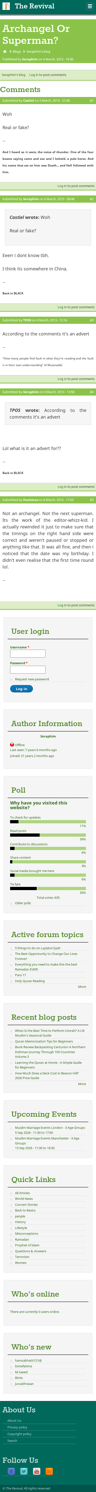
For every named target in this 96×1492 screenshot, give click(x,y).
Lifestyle (21, 1228)
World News (24, 1198)
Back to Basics (25, 1210)
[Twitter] (24, 1472)
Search (12, 1440)
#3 (92, 320)
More (82, 986)
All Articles (22, 1193)
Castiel (28, 100)
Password (19, 663)
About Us (14, 1420)
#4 (92, 392)
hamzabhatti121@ (28, 1360)
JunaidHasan (24, 1383)
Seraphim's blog (38, 51)
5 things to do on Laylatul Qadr (38, 948)
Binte (19, 1377)
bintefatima (23, 1366)
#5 (92, 499)
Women (21, 1262)
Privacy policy (17, 1427)
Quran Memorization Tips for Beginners (44, 1041)
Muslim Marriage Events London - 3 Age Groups (50, 1127)
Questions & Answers (30, 1251)
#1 (92, 100)
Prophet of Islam (27, 1245)
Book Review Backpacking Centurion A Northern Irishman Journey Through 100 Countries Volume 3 (50, 1052)
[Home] (6, 6)
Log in (33, 74)
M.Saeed (21, 1372)
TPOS (27, 320)
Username (19, 647)
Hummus (30, 499)
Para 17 (20, 975)
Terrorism (22, 1257)
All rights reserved (37, 1488)
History (20, 1222)
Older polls (23, 903)
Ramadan (22, 1239)
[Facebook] (11, 1472)
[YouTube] (37, 1472)
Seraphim (30, 59)
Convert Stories (26, 1204)
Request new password (32, 679)
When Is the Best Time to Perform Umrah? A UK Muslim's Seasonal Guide (50, 1033)
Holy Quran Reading (30, 981)
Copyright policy (19, 1434)
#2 (92, 199)
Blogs (17, 51)
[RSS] (49, 1472)
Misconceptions (26, 1233)
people (20, 1216)
